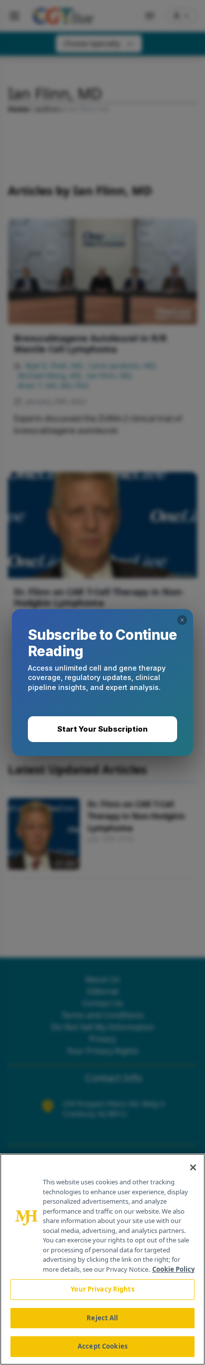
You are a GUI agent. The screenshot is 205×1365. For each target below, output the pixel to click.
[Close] (193, 1167)
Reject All (102, 1317)
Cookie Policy (173, 1269)
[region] (102, 1259)
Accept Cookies (102, 1346)
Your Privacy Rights (102, 1289)
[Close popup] (182, 620)
